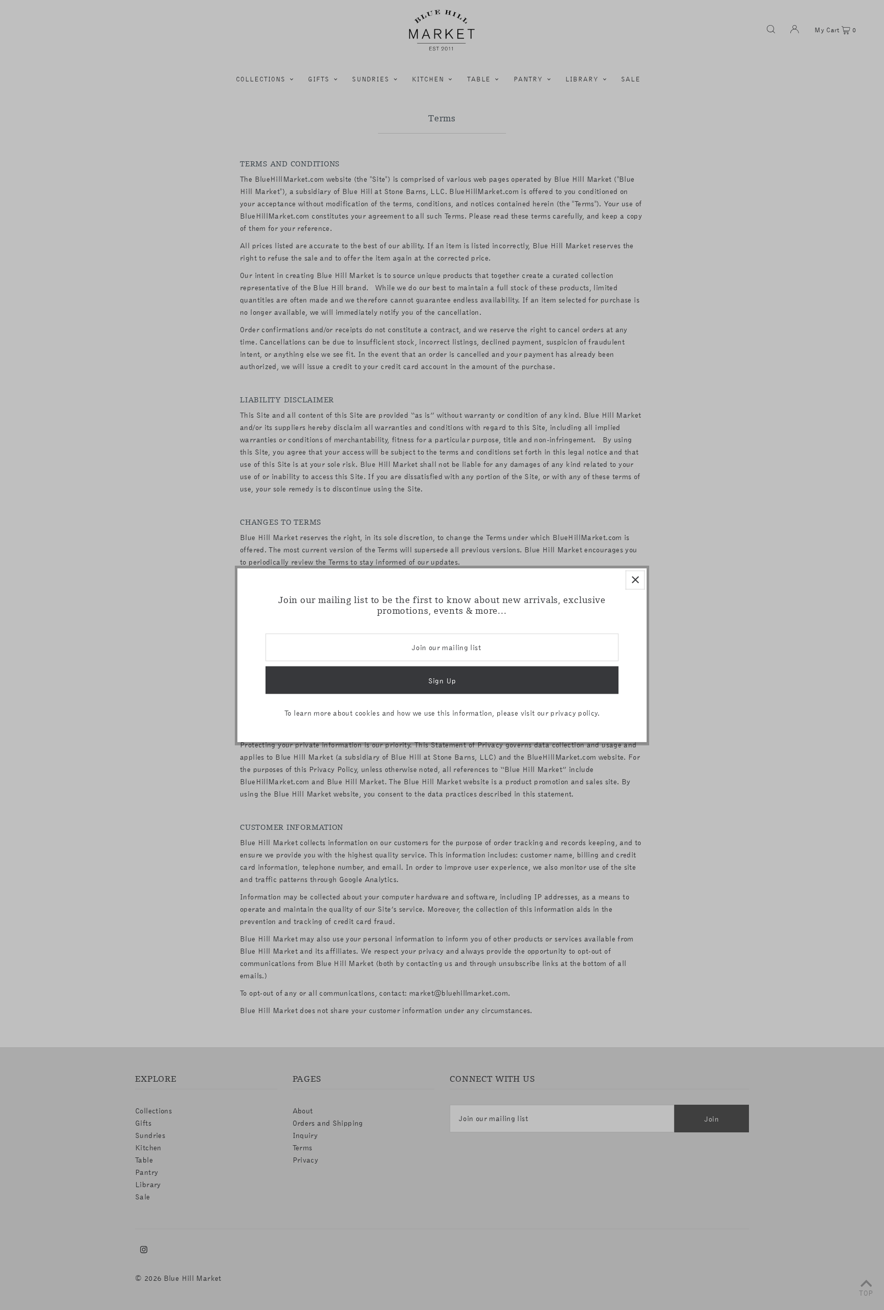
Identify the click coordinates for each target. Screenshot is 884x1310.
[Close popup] (635, 580)
